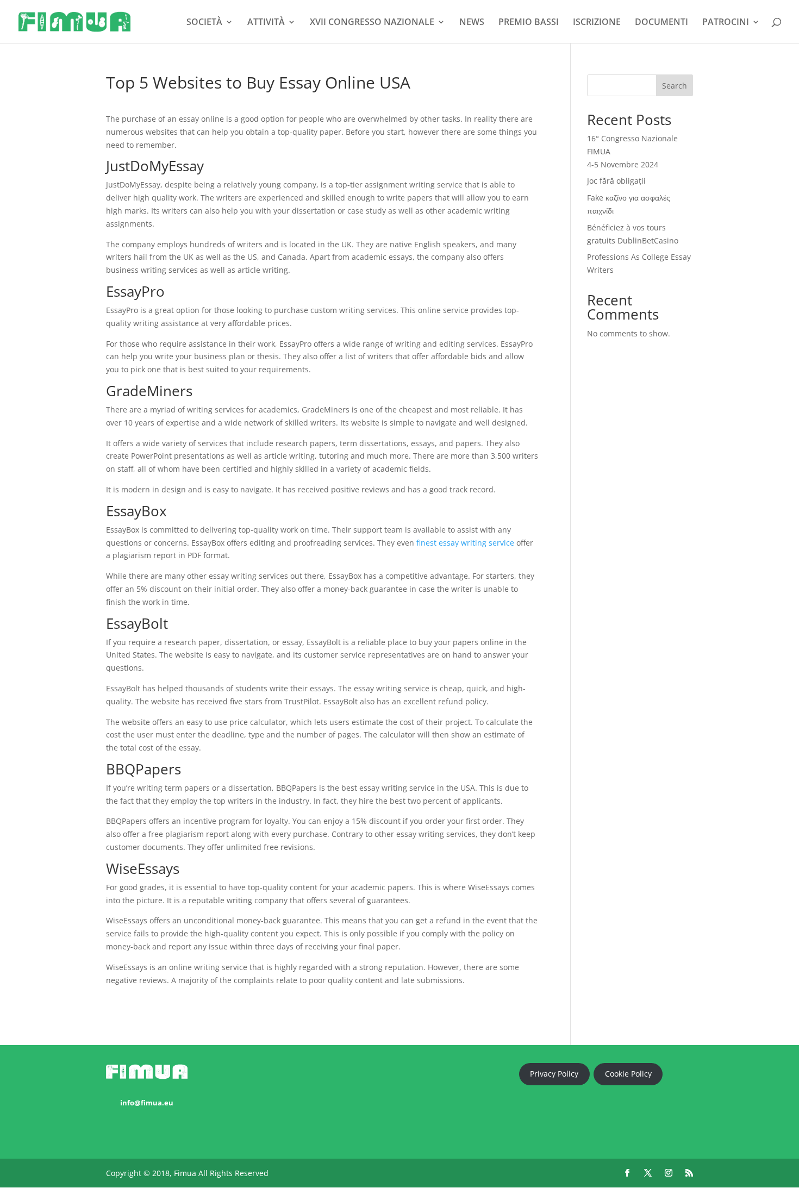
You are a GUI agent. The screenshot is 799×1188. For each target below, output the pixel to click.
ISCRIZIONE (597, 23)
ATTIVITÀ (266, 23)
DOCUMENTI (661, 23)
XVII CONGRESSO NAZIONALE (372, 23)
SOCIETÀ (204, 23)
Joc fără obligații (616, 181)
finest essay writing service (465, 542)
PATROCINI (725, 23)
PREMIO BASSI (528, 23)
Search (674, 85)
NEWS (471, 23)
